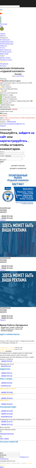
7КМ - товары (4, 439)
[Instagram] (18, 18)
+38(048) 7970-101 (6, 373)
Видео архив (4, 54)
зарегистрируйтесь (14, 141)
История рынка (5, 40)
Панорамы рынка (5, 52)
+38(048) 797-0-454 (7, 414)
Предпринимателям (6, 42)
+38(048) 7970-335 (6, 361)
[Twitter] (18, 19)
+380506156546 (11, 122)
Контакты (3, 66)
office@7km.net (6, 366)
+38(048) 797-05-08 (7, 392)
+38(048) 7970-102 (6, 376)
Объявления (4, 64)
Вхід (1, 26)
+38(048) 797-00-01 (7, 398)
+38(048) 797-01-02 (7, 424)
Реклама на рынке (6, 60)
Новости (3, 36)
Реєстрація (3, 24)
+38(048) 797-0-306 (7, 411)
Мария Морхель (20, 76)
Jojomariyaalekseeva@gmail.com (14, 124)
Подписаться (24, 457)
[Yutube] (18, 21)
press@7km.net (6, 386)
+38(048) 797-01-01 (7, 421)
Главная (2, 34)
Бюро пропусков (5, 50)
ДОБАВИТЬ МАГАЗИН (18, 166)
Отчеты (2, 48)
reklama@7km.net (6, 416)
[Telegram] (18, 22)
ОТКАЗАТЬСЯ (4, 459)
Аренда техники (5, 58)
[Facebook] (18, 17)
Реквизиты (3, 46)
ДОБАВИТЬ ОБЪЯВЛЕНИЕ (18, 168)
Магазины (3, 62)
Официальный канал (7, 434)
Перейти (3, 220)
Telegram (3, 126)
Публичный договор (6, 44)
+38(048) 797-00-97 (7, 404)
